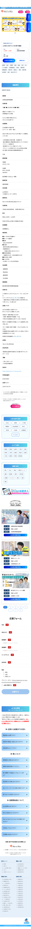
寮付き (23, 426)
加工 (10, 470)
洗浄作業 (21, 474)
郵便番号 (4, 640)
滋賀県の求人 (20, 887)
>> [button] (20, 610)
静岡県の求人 (20, 879)
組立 (5, 470)
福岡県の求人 (20, 903)
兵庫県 (15, 452)
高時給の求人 (5, 885)
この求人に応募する (9, 60)
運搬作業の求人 (21, 870)
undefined (4, 24)
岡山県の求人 (20, 897)
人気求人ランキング (7, 872)
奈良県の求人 (20, 891)
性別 (3, 670)
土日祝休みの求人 (6, 901)
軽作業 (7, 430)
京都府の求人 (20, 889)
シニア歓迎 (23, 422)
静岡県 (6, 449)
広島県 (25, 452)
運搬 (5, 474)
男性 (6, 672)
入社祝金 (15, 430)
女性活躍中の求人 (6, 891)
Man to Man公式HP (22, 849)
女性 (6, 674)
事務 (5, 481)
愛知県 (10, 449)
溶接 (22, 478)
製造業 (10, 474)
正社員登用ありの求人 (7, 879)
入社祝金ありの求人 (7, 897)
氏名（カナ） (4, 632)
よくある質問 (28, 27)
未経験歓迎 (23, 430)
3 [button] (15, 607)
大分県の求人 (20, 901)
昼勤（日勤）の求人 (7, 905)
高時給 (15, 422)
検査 (15, 470)
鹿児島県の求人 (21, 907)
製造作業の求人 (21, 872)
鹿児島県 (20, 456)
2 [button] (10, 607)
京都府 (25, 449)
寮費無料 (7, 426)
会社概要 (6, 849)
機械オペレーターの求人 (22, 868)
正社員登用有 (15, 426)
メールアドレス (5, 655)
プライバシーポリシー (13, 849)
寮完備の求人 (5, 911)
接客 (16, 474)
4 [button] (20, 607)
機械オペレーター (22, 470)
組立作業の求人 (21, 864)
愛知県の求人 (20, 881)
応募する (27, 12)
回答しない (8, 676)
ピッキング (12, 478)
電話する (20, 12)
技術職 (6, 478)
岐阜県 (15, 449)
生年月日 (4, 662)
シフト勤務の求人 (6, 899)
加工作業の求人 (21, 866)
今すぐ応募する (15, 406)
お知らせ (5, 866)
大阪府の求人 (20, 893)
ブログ (4, 870)
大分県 (6, 456)
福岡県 (10, 456)
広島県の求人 (20, 899)
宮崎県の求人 (20, 905)
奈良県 (6, 452)
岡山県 (20, 452)
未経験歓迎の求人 (6, 887)
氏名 (3, 625)
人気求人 (7, 422)
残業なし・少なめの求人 (7, 903)
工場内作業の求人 (6, 907)
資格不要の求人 (6, 895)
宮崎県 (15, 456)
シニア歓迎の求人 (6, 883)
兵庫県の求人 (20, 895)
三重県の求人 (20, 885)
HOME (4, 864)
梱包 (18, 478)
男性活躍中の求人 (6, 893)
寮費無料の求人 (6, 881)
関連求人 (28, 17)
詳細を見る (22, 60)
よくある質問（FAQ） (7, 868)
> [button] (15, 610)
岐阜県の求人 (20, 883)
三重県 (20, 449)
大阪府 (10, 452)
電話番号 (4, 647)
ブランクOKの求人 (6, 889)
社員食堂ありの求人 (7, 909)
